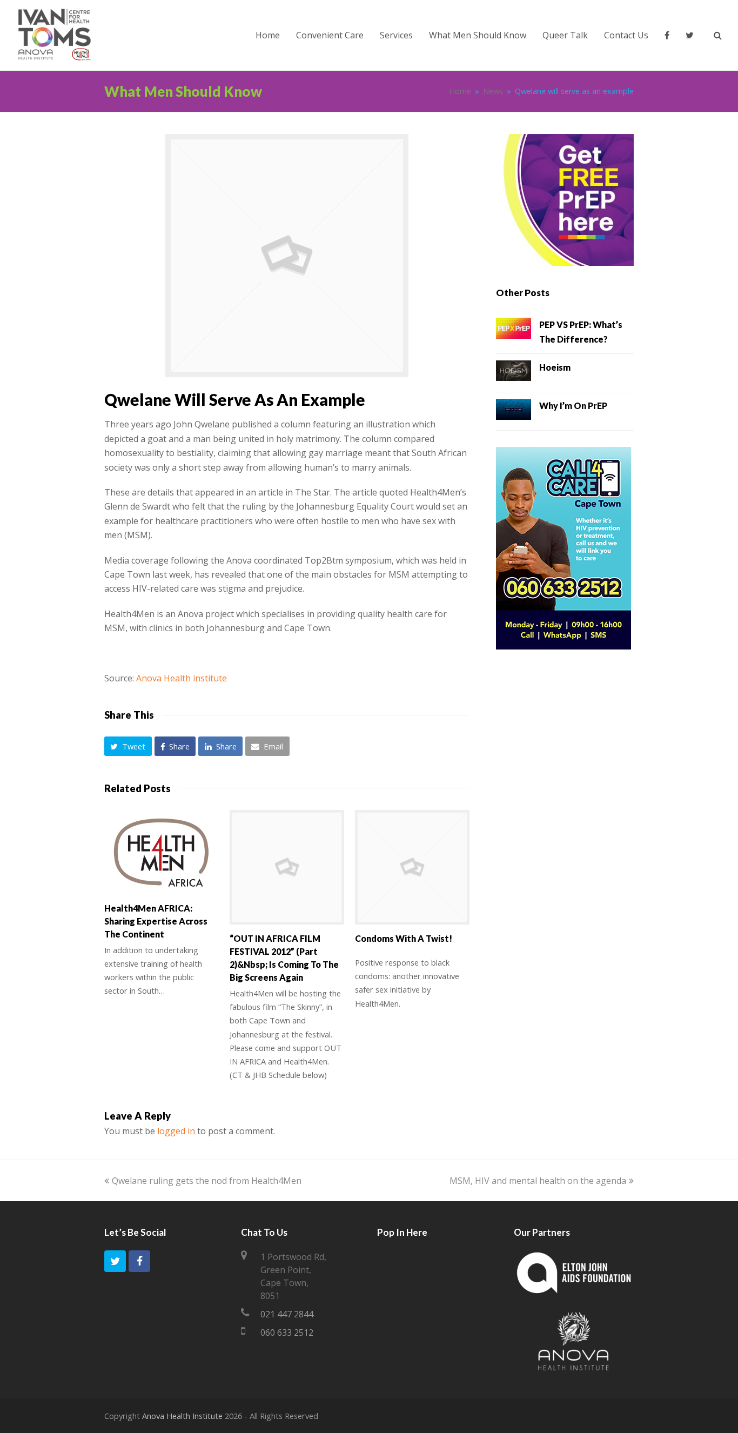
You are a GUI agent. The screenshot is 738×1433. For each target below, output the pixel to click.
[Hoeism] (513, 372)
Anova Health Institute (182, 1415)
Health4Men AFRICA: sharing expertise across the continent (155, 921)
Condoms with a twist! (403, 938)
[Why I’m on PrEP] (513, 411)
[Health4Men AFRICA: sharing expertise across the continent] (161, 852)
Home (460, 91)
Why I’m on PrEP (573, 405)
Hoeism (555, 367)
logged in (176, 1131)
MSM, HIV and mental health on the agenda (537, 1181)
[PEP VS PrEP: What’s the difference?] (513, 330)
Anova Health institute (181, 678)
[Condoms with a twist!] (412, 867)
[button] (128, 746)
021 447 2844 (286, 1314)
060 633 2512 (286, 1332)
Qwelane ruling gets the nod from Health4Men (206, 1181)
